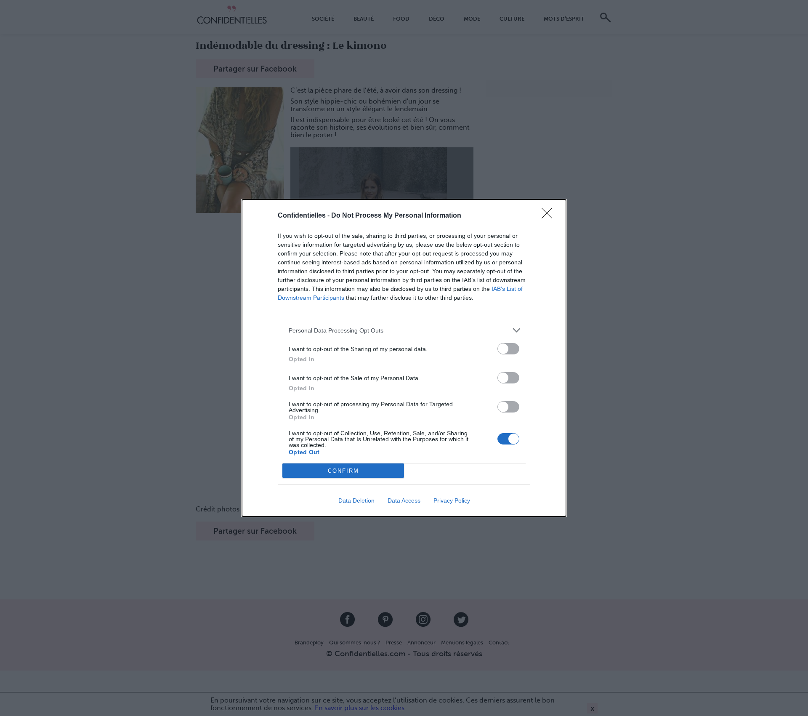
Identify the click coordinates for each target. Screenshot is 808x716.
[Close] (550, 216)
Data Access (404, 500)
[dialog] (404, 358)
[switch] (508, 348)
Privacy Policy (451, 500)
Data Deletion (356, 500)
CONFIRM (343, 471)
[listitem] (404, 330)
